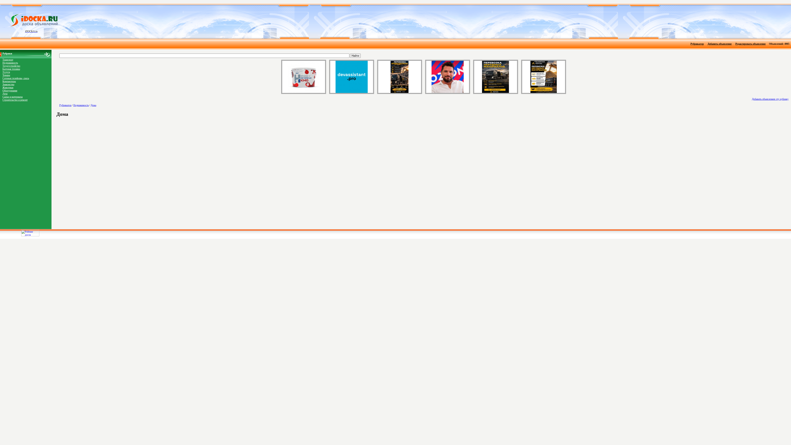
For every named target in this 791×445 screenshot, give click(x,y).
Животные (7, 87)
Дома (93, 105)
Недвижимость (10, 62)
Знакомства (8, 84)
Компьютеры (9, 81)
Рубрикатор (697, 43)
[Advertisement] (421, 21)
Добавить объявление (720, 43)
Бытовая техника (11, 69)
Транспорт (7, 59)
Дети (4, 93)
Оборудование (9, 90)
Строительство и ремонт (15, 99)
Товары (6, 75)
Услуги (6, 72)
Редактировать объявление (750, 43)
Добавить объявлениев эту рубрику (770, 99)
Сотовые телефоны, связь (15, 78)
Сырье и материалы (12, 96)
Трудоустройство (11, 65)
